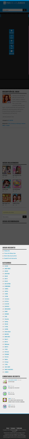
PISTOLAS (7, 352)
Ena (9, 386)
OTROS (6, 349)
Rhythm (6, 359)
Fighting (6, 321)
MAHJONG (7, 334)
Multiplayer (7, 344)
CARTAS (6, 291)
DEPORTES (7, 306)
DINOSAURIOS (7, 309)
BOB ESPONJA (7, 284)
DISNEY (6, 311)
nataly (9, 398)
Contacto (13, 428)
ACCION (6, 266)
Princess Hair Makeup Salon (10, 253)
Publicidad (19, 428)
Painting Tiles (7, 251)
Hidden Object (8, 331)
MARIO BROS (7, 336)
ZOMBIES (6, 372)
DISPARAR (7, 314)
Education (7, 319)
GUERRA (6, 329)
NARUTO (6, 347)
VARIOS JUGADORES (9, 369)
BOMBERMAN (7, 286)
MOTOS (6, 342)
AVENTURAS (7, 273)
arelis (9, 405)
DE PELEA (7, 301)
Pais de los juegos (14, 429)
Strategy (6, 362)
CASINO (6, 294)
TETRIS (6, 364)
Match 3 (6, 339)
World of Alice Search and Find (10, 256)
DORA (6, 316)
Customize (7, 299)
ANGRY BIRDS (7, 268)
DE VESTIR (7, 304)
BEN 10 (6, 278)
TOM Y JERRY (7, 367)
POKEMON (7, 354)
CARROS (6, 289)
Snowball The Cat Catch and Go (10, 258)
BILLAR (6, 281)
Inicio (7, 428)
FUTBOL (6, 326)
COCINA (6, 296)
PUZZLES (6, 357)
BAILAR (6, 276)
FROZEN (6, 324)
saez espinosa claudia (12, 380)
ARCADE (6, 271)
